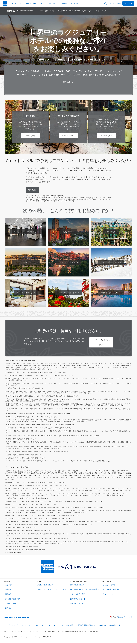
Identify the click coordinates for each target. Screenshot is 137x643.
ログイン (128, 3)
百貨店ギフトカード (78, 599)
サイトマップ (108, 594)
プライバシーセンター (50, 625)
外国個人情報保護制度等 (86, 625)
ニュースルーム (11, 603)
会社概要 (8, 589)
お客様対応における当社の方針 (110, 625)
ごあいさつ (9, 585)
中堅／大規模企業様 (78, 594)
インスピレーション (99, 11)
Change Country (123, 617)
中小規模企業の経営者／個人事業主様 (84, 589)
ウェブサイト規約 (11, 625)
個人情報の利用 (68, 625)
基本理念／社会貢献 (12, 599)
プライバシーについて (29, 625)
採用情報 (8, 608)
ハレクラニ (127, 62)
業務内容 (8, 594)
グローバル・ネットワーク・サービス (51, 589)
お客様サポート (115, 3)
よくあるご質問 (109, 585)
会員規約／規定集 (77, 603)
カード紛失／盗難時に (111, 589)
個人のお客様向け (77, 585)
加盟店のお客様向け (45, 585)
